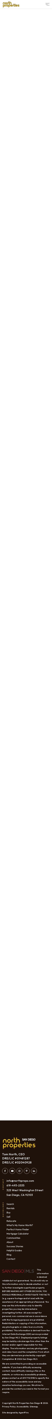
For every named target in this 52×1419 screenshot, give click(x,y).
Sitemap (34, 1406)
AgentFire (24, 1412)
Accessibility (23, 1406)
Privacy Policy (8, 1406)
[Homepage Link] (11, 4)
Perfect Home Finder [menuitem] (17, 1229)
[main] (26, 564)
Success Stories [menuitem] (14, 1246)
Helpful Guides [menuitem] (14, 1250)
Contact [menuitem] (10, 1258)
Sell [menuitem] (8, 1216)
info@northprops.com (20, 1180)
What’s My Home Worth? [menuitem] (19, 1225)
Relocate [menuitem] (11, 1220)
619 (8, 1185)
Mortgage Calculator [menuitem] (17, 1233)
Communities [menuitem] (13, 1237)
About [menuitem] (9, 1242)
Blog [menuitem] (8, 1254)
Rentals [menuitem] (10, 1208)
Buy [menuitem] (8, 1212)
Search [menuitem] (10, 1204)
